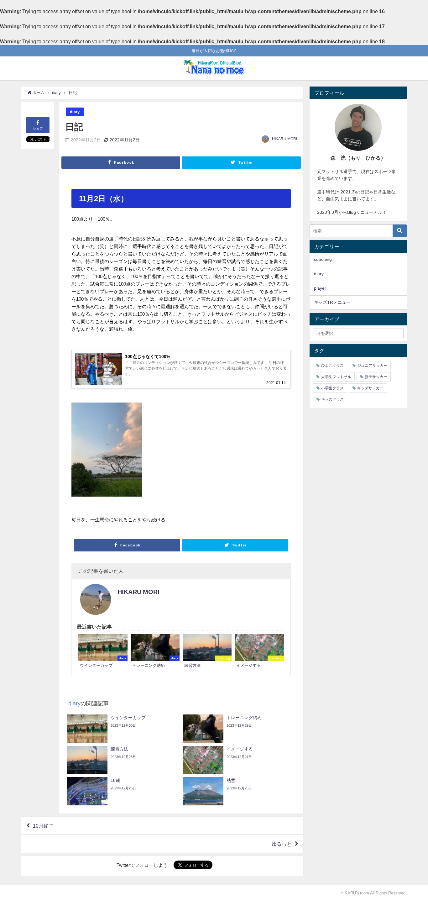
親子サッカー (376, 377)
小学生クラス (332, 388)
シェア (38, 128)
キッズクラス (332, 399)
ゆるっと (282, 843)
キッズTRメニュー (332, 302)
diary (75, 112)
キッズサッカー (370, 388)
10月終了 (43, 825)
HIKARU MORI (284, 139)
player (320, 288)
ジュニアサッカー (372, 365)
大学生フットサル (336, 377)
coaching (323, 259)
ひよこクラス (332, 365)
